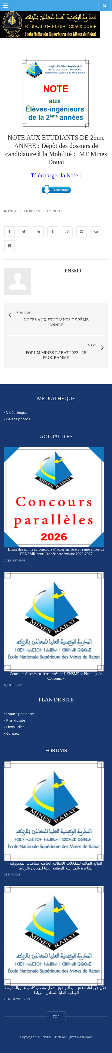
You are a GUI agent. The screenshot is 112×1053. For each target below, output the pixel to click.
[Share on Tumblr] (52, 231)
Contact (12, 733)
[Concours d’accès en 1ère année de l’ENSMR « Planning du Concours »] (54, 622)
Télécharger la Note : (56, 175)
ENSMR (73, 271)
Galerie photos (18, 419)
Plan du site (15, 720)
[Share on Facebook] (9, 231)
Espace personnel (20, 713)
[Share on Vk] (96, 231)
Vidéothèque (16, 412)
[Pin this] (81, 231)
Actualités (54, 211)
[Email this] (9, 245)
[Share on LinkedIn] (38, 231)
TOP (56, 1016)
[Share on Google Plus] (67, 231)
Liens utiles (15, 726)
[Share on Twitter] (23, 231)
